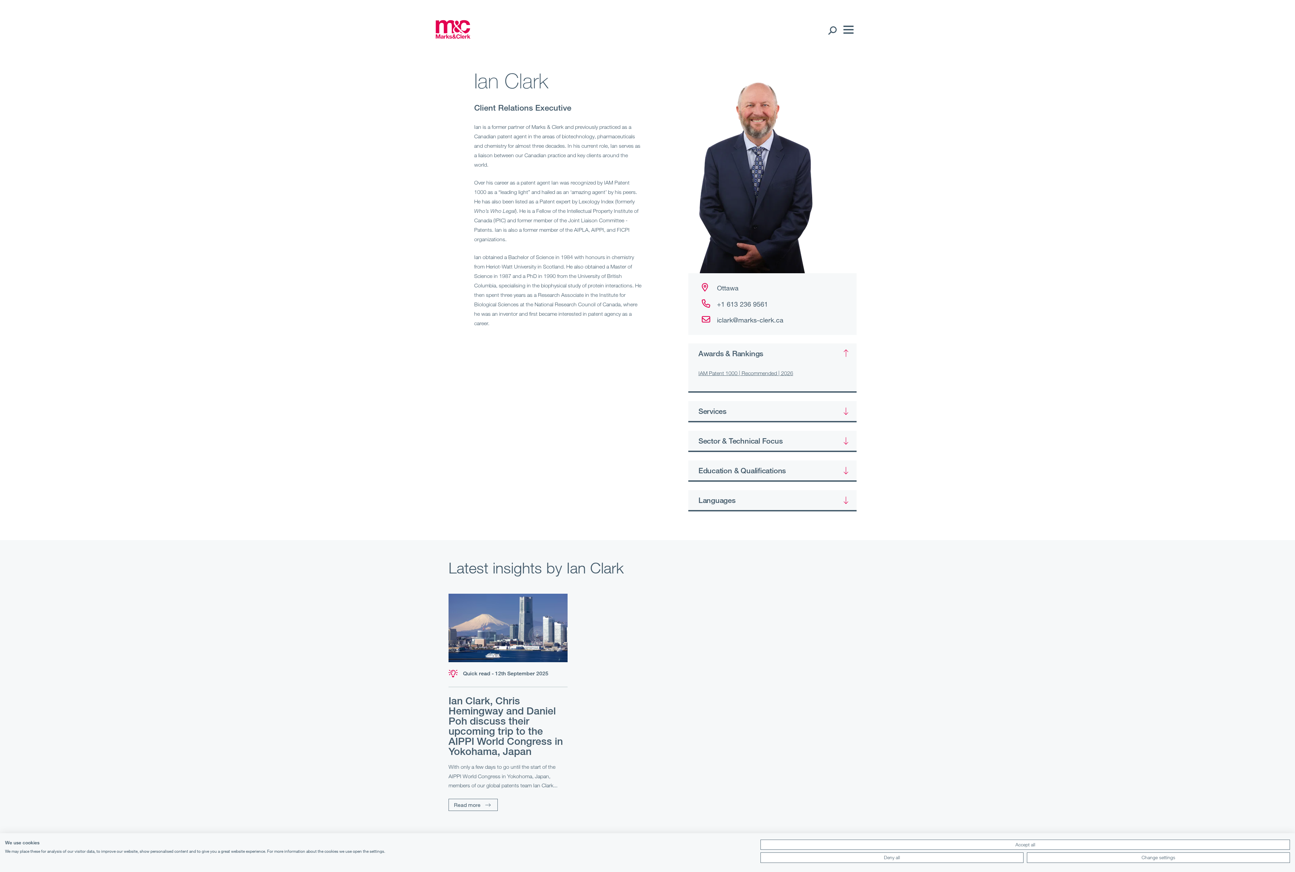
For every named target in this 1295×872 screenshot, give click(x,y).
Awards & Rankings (730, 353)
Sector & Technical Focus (740, 440)
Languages (717, 500)
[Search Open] (832, 30)
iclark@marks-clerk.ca (750, 320)
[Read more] (508, 628)
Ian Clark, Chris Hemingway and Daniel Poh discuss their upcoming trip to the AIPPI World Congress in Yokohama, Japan (506, 726)
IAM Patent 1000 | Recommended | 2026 (745, 373)
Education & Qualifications (742, 470)
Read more (467, 804)
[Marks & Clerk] (452, 36)
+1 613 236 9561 (742, 304)
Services (712, 411)
